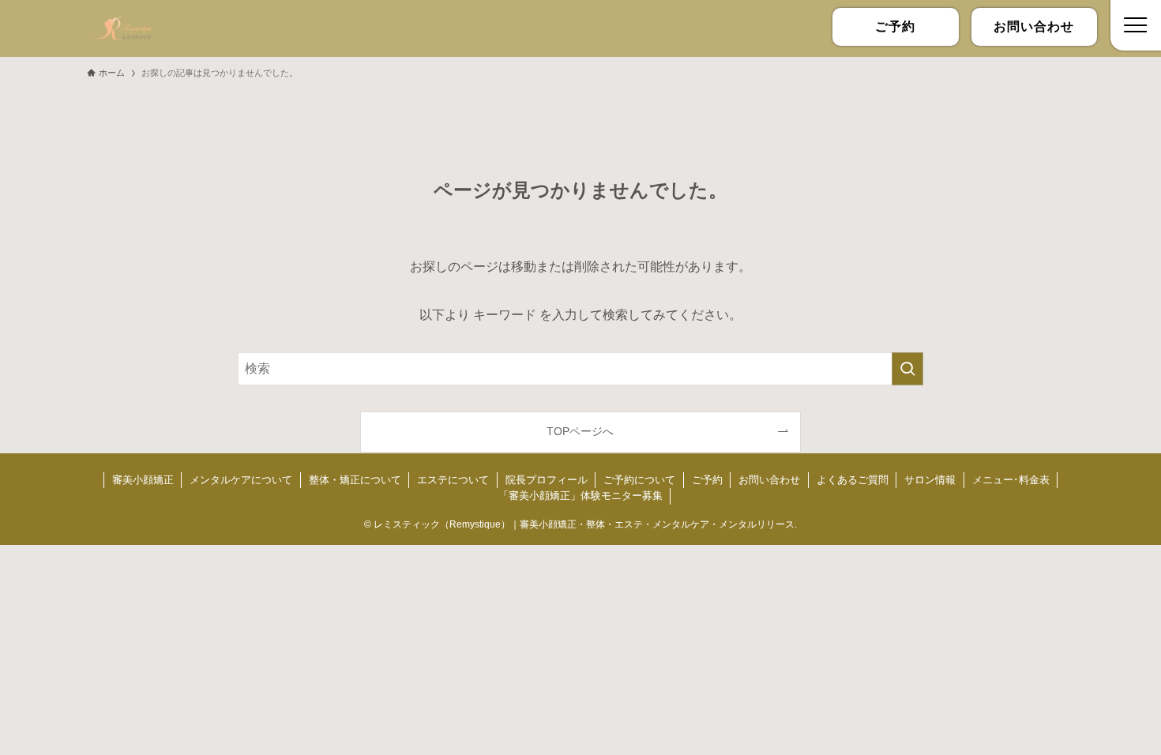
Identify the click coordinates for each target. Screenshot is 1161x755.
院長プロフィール (546, 480)
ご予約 (707, 480)
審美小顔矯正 (143, 480)
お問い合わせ (769, 480)
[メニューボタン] (1135, 25)
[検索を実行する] (907, 368)
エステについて (453, 480)
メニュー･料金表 (1011, 480)
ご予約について (639, 480)
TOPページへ (580, 431)
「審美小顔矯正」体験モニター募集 (580, 495)
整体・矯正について (355, 480)
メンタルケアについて (241, 480)
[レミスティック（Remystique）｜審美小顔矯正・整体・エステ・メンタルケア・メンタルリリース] (122, 28)
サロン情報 (930, 480)
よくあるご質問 (853, 480)
